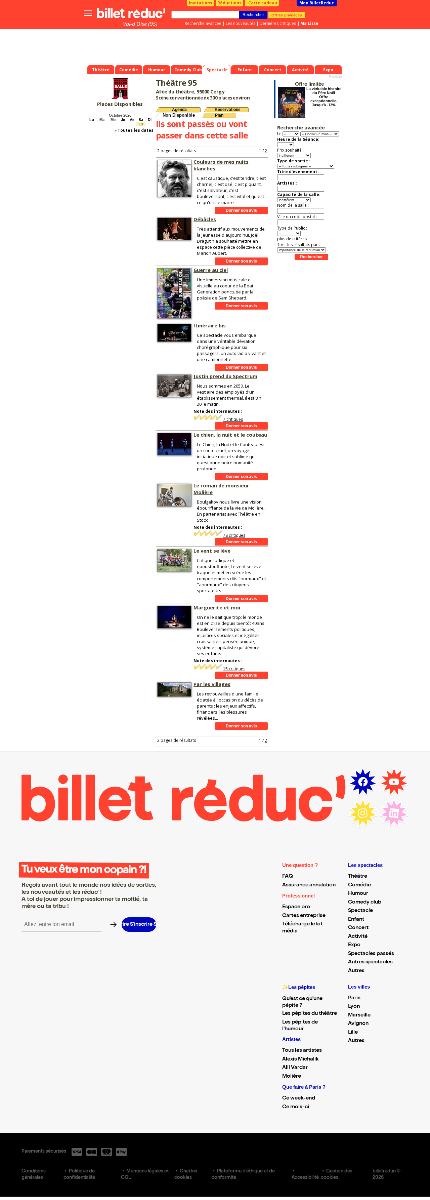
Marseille (359, 1015)
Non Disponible (179, 115)
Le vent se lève (212, 550)
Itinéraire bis (210, 325)
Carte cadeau (262, 3)
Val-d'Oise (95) (140, 24)
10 (141, 124)
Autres (356, 971)
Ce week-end (298, 1098)
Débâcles (205, 219)
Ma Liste (309, 23)
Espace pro (296, 907)
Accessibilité (305, 1177)
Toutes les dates (136, 130)
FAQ (287, 876)
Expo (354, 945)
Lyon (354, 1006)
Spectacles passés (371, 954)
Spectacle (360, 911)
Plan (219, 115)
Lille (353, 1032)
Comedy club (364, 902)
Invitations (200, 3)
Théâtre (357, 876)
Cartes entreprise (304, 916)
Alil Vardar (295, 1068)
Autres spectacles (370, 962)
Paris (354, 998)
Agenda (179, 109)
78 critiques (234, 535)
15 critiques (234, 669)
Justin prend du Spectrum (225, 376)
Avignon (358, 1024)
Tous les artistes (302, 1050)
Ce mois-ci (295, 1107)
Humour (358, 893)
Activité (358, 936)
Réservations (228, 109)
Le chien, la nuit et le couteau (230, 434)
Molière (291, 1076)
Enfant (356, 919)
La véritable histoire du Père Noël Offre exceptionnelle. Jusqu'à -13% (323, 97)
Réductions (229, 3)
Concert (358, 928)
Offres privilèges (286, 15)
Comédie (359, 885)
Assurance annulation (309, 885)
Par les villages (212, 684)
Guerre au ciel (211, 270)
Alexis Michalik (300, 1059)
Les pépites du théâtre (309, 1013)
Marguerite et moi (217, 607)
